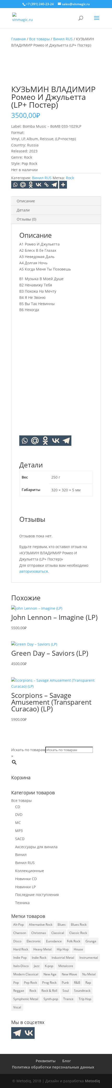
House (78, 949)
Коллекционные (29, 870)
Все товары (39, 38)
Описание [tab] (26, 200)
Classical (57, 933)
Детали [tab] (23, 210)
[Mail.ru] (35, 440)
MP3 (19, 830)
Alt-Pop (18, 924)
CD (17, 806)
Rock (70, 177)
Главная (18, 38)
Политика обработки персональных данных (53, 1067)
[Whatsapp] (15, 185)
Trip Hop (85, 999)
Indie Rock (39, 957)
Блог (66, 1060)
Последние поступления (37, 894)
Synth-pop (50, 999)
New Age (50, 974)
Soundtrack (82, 990)
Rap (88, 982)
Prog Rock (49, 982)
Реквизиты (45, 1060)
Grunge (90, 941)
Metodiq (92, 1080)
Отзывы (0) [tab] (26, 219)
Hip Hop (63, 949)
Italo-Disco (21, 966)
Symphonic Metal (25, 999)
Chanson (19, 933)
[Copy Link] (46, 185)
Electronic (34, 941)
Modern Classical (25, 974)
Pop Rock (30, 982)
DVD (18, 814)
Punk (65, 982)
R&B (77, 982)
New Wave (69, 974)
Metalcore (65, 966)
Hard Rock (20, 949)
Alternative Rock (40, 924)
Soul (66, 990)
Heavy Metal (42, 949)
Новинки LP (25, 886)
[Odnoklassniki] (31, 185)
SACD (19, 838)
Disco (17, 941)
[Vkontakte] (38, 185)
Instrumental (88, 957)
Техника (22, 902)
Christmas (38, 933)
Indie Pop (20, 957)
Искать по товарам (28, 749)
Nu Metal (89, 974)
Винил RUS (63, 38)
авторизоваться (33, 571)
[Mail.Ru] (23, 185)
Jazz (37, 966)
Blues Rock (78, 924)
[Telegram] (54, 185)
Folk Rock (73, 941)
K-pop (49, 966)
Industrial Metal (63, 957)
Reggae (18, 990)
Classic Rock (78, 933)
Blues (62, 924)
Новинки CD (26, 878)
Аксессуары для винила (36, 846)
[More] (63, 185)
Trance (68, 999)
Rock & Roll (49, 990)
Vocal (17, 1007)
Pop (16, 982)
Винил (21, 854)
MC (18, 822)
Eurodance (54, 941)
